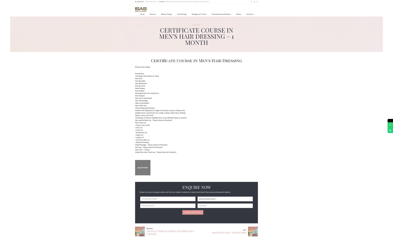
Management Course (199, 14)
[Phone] (390, 130)
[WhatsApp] (390, 125)
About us (153, 14)
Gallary (238, 14)
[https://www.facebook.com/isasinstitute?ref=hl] (251, 1)
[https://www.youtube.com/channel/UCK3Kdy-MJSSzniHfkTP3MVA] (254, 1)
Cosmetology (182, 14)
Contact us (250, 14)
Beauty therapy (166, 14)
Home (142, 14)
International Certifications (221, 14)
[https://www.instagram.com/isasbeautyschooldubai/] (257, 1)
